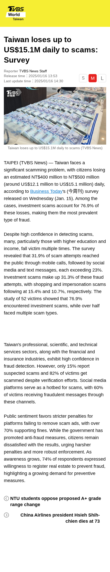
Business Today (46, 191)
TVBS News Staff (33, 71)
